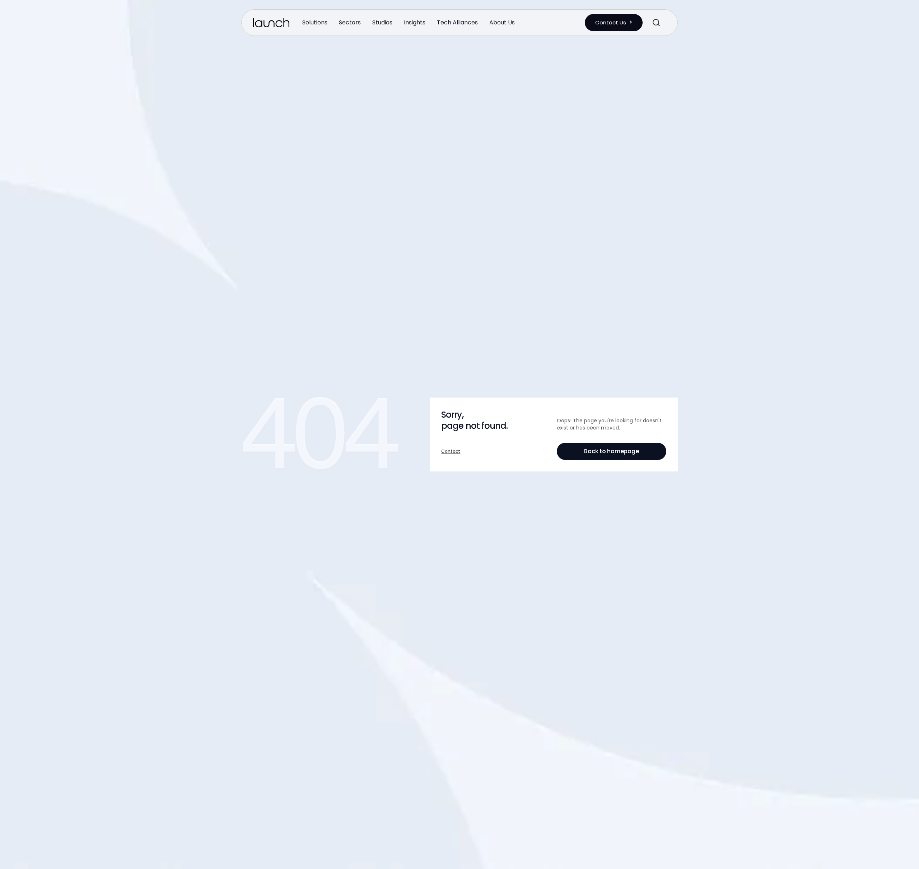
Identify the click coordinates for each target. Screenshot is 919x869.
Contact (450, 451)
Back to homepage (611, 451)
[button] (315, 22)
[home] (271, 22)
